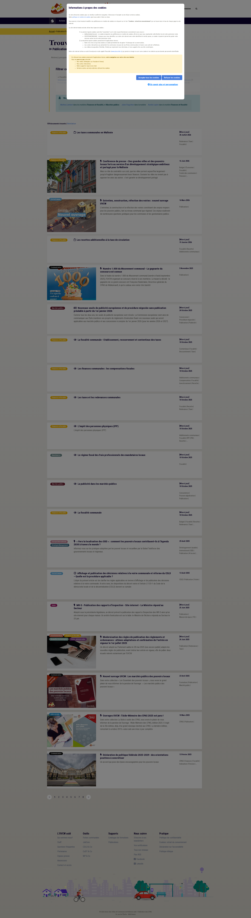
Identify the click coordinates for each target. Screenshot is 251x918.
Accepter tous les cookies (148, 78)
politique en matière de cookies (81, 17)
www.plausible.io (116, 51)
